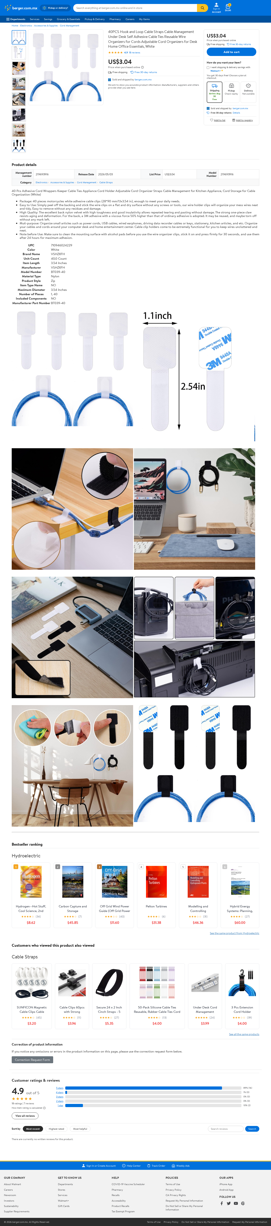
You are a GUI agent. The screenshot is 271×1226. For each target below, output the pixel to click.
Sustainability (11, 1206)
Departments (17, 19)
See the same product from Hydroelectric (234, 933)
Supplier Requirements (16, 1211)
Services (34, 19)
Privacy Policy (174, 1189)
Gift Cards (63, 1206)
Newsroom (10, 1195)
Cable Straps (106, 182)
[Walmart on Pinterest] (243, 1203)
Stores (61, 1189)
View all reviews (25, 1116)
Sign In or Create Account (101, 1165)
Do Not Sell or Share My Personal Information (205, 1222)
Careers (130, 19)
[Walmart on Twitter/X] (229, 1203)
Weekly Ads (182, 1165)
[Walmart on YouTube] (236, 1203)
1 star (60, 1105)
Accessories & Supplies (46, 25)
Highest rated (56, 1129)
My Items (144, 19)
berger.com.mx (143, 79)
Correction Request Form (32, 1059)
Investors (9, 1200)
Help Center (134, 1165)
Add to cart (231, 52)
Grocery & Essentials (68, 19)
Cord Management (69, 25)
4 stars (59, 1092)
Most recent (33, 1129)
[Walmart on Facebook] (221, 1203)
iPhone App (225, 1184)
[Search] (202, 8)
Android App (226, 1189)
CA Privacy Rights (176, 1195)
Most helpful (80, 1129)
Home (15, 25)
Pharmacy (115, 19)
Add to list (219, 120)
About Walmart (12, 1184)
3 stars (59, 1096)
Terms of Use (173, 1184)
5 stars (59, 1087)
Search (252, 1129)
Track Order (158, 1165)
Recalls (115, 1195)
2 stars (59, 1101)
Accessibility (119, 1200)
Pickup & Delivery (95, 19)
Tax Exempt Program (123, 1211)
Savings (48, 19)
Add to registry (244, 120)
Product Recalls (120, 1206)
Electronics (26, 25)
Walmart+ (63, 1200)
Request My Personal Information (184, 1200)
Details (236, 112)
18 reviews (134, 52)
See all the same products (244, 1034)
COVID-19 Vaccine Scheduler (128, 1184)
